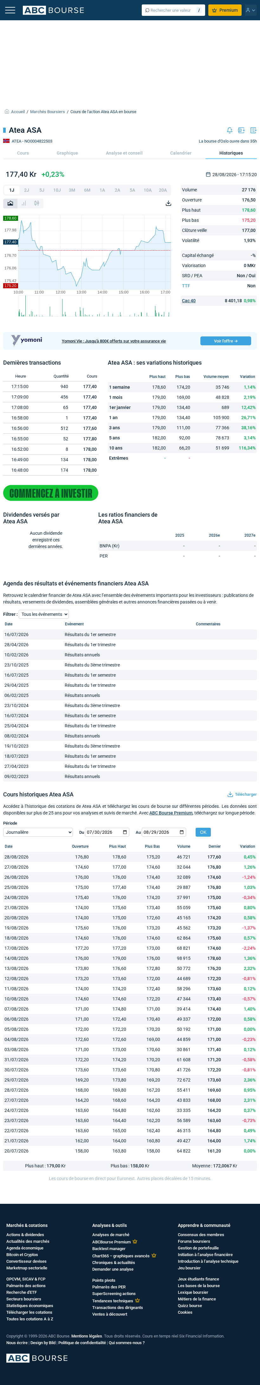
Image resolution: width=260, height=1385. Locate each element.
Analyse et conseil (124, 153)
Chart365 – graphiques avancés (121, 1256)
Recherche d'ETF (21, 1292)
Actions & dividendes (25, 1234)
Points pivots (103, 1280)
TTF (186, 285)
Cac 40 (189, 300)
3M (72, 190)
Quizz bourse (190, 1305)
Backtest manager (109, 1248)
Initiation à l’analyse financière (205, 1254)
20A (163, 190)
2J (26, 190)
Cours (23, 153)
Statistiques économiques (29, 1305)
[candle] (36, 203)
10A (148, 190)
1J (11, 190)
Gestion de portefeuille (198, 1248)
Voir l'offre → (226, 341)
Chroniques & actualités (113, 1262)
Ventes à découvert (109, 1314)
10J (57, 190)
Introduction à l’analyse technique (208, 1261)
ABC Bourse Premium (170, 812)
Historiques (231, 153)
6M (87, 190)
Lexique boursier (193, 1292)
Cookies (185, 1312)
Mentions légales (86, 1336)
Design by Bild (42, 1342)
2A (117, 190)
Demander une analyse (112, 1269)
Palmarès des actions (26, 1285)
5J (41, 190)
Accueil (18, 111)
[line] (10, 203)
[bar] (23, 203)
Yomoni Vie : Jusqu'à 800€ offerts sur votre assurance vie (114, 341)
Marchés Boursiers (47, 111)
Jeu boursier (189, 1268)
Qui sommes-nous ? (127, 1342)
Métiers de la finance (197, 1299)
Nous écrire (17, 1342)
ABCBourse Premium (111, 1242)
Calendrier (181, 153)
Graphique (67, 153)
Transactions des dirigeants (117, 1307)
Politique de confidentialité (82, 1342)
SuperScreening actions (114, 1293)
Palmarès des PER (109, 1287)
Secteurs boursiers (23, 1299)
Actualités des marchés (27, 1241)
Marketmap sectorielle (26, 1268)
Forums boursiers (194, 1241)
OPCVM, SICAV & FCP (25, 1279)
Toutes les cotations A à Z (29, 1319)
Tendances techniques (112, 1301)
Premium (228, 10)
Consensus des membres (201, 1234)
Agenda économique (24, 1248)
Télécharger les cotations (29, 1312)
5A (132, 190)
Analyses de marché (110, 1234)
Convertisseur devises (26, 1261)
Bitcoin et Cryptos (22, 1254)
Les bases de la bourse (199, 1285)
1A (102, 190)
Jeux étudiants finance (198, 1279)
